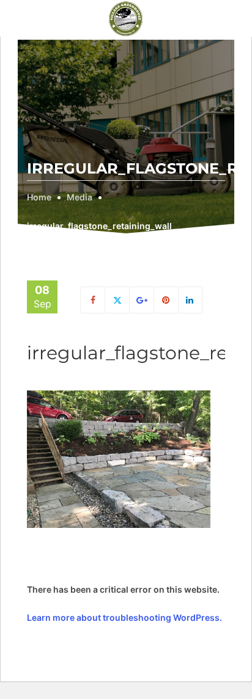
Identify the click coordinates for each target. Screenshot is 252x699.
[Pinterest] (166, 300)
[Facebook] (93, 300)
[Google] (141, 300)
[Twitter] (117, 300)
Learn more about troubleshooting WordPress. (124, 617)
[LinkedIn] (190, 300)
